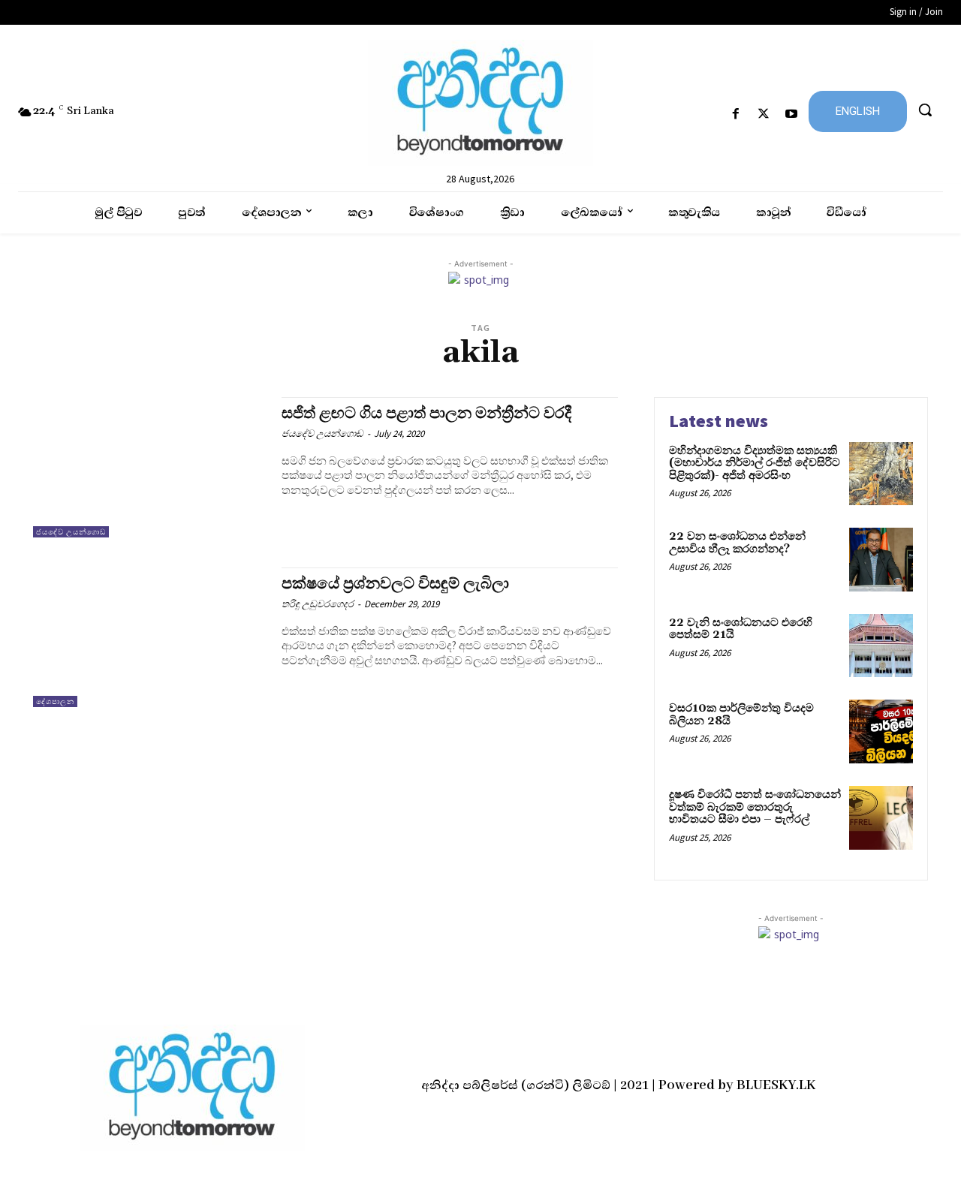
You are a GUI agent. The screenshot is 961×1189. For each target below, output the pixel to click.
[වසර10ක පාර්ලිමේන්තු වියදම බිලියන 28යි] (881, 731)
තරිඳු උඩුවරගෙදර (318, 604)
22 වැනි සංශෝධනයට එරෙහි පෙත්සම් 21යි (740, 629)
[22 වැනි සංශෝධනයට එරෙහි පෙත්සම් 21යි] (881, 646)
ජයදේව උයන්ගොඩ (71, 532)
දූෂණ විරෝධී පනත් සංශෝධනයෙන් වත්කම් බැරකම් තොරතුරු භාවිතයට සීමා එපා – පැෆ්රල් (755, 806)
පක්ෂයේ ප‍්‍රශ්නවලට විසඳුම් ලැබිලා (395, 584)
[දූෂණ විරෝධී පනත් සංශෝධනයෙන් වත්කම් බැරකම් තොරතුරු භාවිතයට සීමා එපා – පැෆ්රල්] (881, 818)
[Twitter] (764, 114)
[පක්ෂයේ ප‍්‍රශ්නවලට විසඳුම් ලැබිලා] (150, 637)
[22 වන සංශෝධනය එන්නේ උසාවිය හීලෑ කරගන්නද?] (881, 559)
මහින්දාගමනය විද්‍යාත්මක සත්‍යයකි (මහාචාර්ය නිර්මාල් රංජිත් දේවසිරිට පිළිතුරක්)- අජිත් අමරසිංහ (754, 463)
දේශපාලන (55, 701)
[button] (925, 110)
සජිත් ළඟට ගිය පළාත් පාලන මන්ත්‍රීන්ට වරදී (426, 413)
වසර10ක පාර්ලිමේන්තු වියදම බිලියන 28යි (741, 714)
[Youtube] (792, 114)
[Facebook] (735, 114)
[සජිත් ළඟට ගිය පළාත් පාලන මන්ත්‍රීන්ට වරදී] (150, 467)
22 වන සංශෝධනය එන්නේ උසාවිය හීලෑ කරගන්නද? (737, 542)
